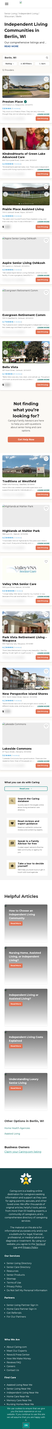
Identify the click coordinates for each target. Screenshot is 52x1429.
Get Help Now (26, 439)
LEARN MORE (43, 114)
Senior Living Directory (19, 1263)
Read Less (24, 789)
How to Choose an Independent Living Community (22, 916)
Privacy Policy (30, 1247)
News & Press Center (18, 1354)
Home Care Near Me (18, 1396)
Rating (9, 64)
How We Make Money (19, 1358)
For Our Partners (16, 1316)
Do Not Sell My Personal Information (27, 1290)
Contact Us (13, 1370)
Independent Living (28, 13)
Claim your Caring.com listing (22, 1151)
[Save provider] (46, 79)
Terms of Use (14, 1282)
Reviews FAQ (14, 1362)
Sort (43, 64)
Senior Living (10, 13)
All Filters (27, 64)
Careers (11, 1366)
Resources (12, 1271)
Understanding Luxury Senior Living (23, 1083)
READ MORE (11, 46)
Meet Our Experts (17, 1350)
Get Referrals (14, 1313)
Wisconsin (9, 16)
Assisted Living (12, 1133)
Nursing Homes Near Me (20, 1404)
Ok (26, 1425)
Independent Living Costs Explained (26, 1041)
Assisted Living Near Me (19, 1385)
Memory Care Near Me (19, 1400)
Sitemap (11, 1278)
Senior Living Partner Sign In (22, 1305)
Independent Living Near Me (23, 1392)
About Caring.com (17, 1347)
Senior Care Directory (18, 1267)
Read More (16, 923)
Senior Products (16, 1275)
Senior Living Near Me (19, 1388)
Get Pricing (42, 118)
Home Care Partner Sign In (22, 1309)
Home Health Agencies (17, 1128)
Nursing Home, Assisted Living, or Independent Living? (25, 959)
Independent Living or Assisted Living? (23, 999)
